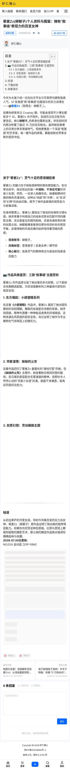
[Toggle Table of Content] (50, 57)
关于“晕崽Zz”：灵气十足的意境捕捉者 (28, 61)
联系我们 (21, 11)
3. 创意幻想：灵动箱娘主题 (28, 76)
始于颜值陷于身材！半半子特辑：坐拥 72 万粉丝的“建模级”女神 (52, 672)
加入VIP (49, 11)
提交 (62, 721)
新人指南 (7, 11)
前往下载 (61, 33)
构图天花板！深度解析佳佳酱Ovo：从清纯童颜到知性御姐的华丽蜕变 (17, 672)
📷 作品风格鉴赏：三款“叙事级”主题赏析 (31, 65)
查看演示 (13, 89)
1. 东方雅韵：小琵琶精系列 (27, 69)
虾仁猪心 (43, 745)
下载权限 (13, 85)
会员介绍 (35, 11)
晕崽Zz (15, 106)
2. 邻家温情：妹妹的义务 (26, 73)
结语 (10, 80)
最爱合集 (10, 33)
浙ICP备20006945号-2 (35, 750)
